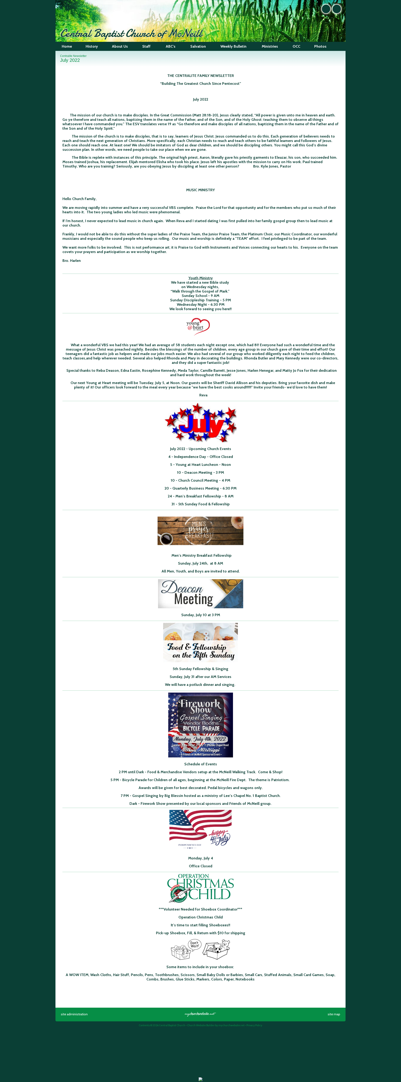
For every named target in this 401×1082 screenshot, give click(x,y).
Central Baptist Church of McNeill (131, 33)
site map (334, 1014)
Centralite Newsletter (73, 56)
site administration (74, 1014)
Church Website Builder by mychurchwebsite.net (216, 1025)
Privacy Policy (254, 1025)
